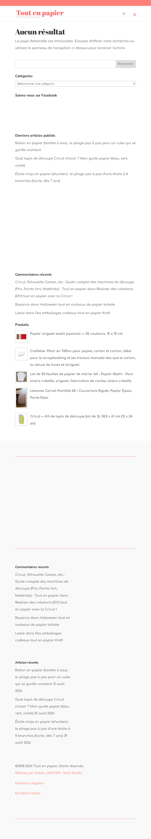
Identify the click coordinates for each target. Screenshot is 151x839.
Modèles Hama (27, 793)
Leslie (20, 313)
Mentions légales (29, 783)
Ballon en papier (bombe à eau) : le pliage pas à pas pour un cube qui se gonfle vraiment (42, 677)
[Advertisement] (75, 232)
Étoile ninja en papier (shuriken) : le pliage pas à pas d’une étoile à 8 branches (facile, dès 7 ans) (42, 728)
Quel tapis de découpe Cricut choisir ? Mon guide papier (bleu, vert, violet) (42, 706)
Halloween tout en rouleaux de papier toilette (77, 304)
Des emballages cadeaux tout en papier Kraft (72, 313)
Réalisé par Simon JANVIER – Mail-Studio (49, 773)
